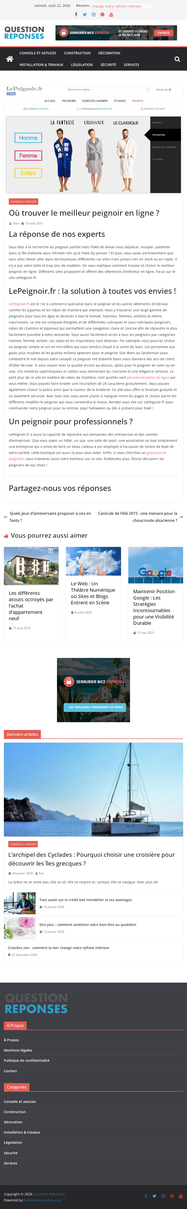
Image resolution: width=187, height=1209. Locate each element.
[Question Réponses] (10, 59)
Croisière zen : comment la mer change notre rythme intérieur (117, 8)
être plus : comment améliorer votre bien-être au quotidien (87, 924)
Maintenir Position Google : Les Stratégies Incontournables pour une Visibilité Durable (154, 607)
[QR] (36, 995)
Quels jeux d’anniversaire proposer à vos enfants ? (50, 517)
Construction (77, 53)
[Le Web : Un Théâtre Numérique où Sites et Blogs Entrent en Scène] (93, 550)
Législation (82, 64)
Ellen (16, 223)
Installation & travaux (41, 64)
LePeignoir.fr (19, 304)
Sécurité (108, 64)
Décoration (109, 53)
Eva (41, 873)
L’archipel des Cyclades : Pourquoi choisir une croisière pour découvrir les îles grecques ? (91, 858)
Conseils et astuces (37, 53)
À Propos (11, 1040)
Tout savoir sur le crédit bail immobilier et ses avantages (85, 899)
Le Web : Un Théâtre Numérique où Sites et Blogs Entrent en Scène (93, 593)
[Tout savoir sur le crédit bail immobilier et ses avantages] (20, 903)
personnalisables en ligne (148, 377)
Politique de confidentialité (26, 1060)
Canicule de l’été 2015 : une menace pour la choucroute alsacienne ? (137, 517)
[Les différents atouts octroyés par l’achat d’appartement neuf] (31, 550)
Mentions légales (18, 1050)
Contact (10, 1071)
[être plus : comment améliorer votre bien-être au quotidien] (20, 928)
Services (131, 64)
